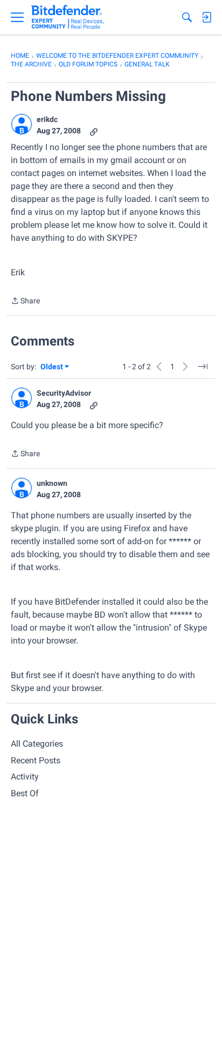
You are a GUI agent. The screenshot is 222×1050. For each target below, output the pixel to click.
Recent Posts (35, 760)
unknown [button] (52, 483)
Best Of (25, 793)
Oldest (52, 367)
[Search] (187, 17)
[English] (67, 17)
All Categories (37, 744)
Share (25, 301)
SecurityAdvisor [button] (64, 393)
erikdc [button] (47, 119)
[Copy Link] (93, 131)
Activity (25, 776)
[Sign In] (206, 17)
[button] (21, 124)
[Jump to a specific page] (202, 366)
